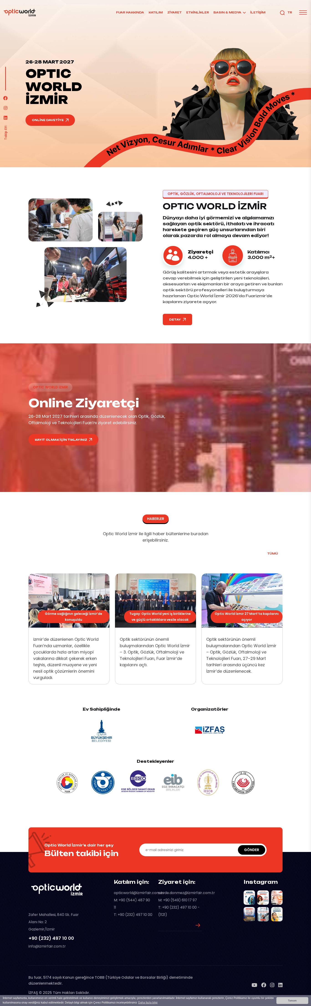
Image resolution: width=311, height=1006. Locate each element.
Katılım (156, 12)
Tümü (272, 553)
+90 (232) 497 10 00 (51, 938)
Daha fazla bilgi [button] (148, 1002)
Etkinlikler (197, 12)
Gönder (251, 849)
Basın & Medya (227, 12)
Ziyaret (174, 12)
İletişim (257, 12)
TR (290, 12)
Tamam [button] (292, 1000)
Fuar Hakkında (130, 12)
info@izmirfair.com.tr (47, 946)
